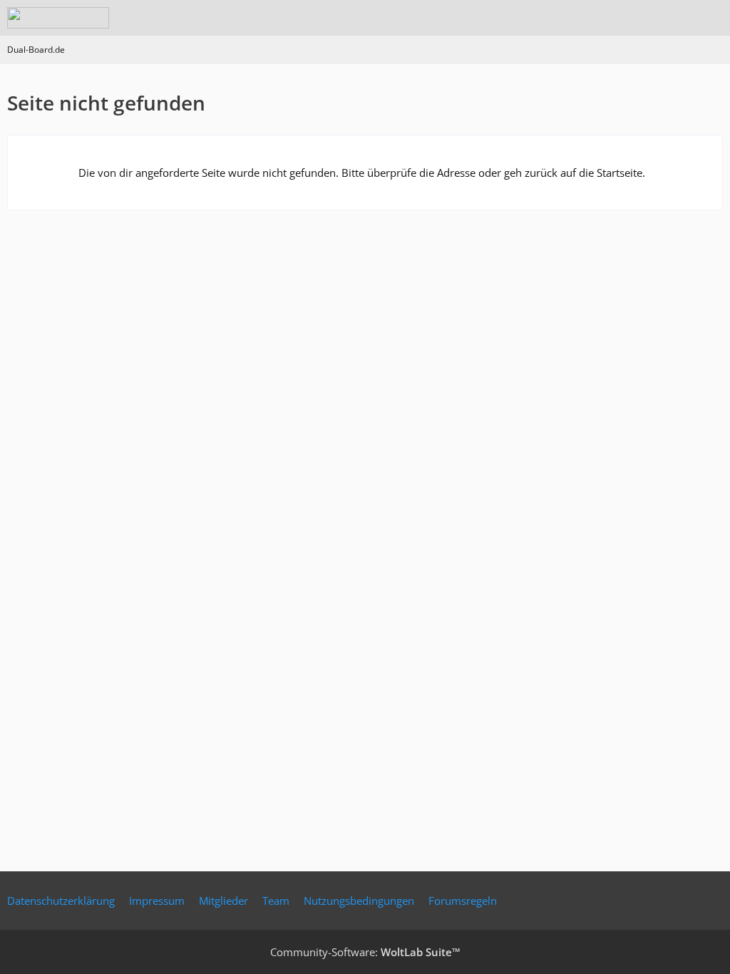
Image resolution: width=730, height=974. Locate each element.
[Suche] (640, 18)
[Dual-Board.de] (58, 18)
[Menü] (711, 18)
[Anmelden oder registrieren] (676, 18)
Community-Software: (365, 952)
